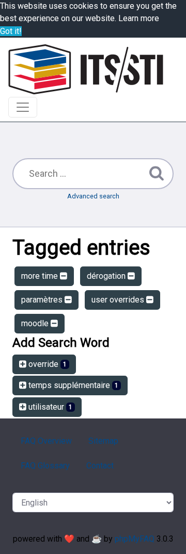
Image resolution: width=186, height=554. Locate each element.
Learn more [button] (138, 18)
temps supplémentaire (72, 385)
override (46, 364)
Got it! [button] (11, 31)
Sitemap (103, 441)
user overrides (118, 300)
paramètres (43, 300)
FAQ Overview (46, 441)
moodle (36, 323)
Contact (100, 466)
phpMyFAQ (134, 539)
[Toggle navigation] (22, 107)
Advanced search (93, 196)
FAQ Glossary (45, 466)
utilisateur (49, 407)
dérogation (107, 276)
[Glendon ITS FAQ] (85, 69)
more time (40, 276)
